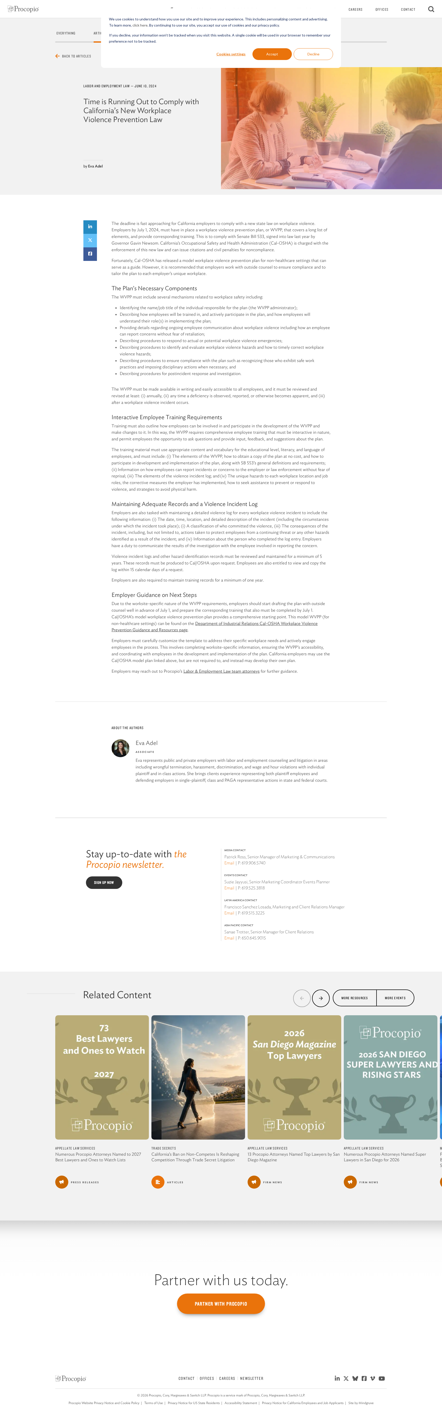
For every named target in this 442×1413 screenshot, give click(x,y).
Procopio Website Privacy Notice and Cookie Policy (104, 1403)
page (183, 629)
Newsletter (251, 1378)
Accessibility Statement (241, 1403)
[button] (302, 998)
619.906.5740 (254, 862)
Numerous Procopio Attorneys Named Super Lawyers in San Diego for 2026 (385, 1157)
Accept (272, 54)
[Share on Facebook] (90, 254)
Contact (408, 9)
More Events (395, 998)
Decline (313, 54)
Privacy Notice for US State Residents (194, 1403)
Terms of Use (153, 1403)
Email (229, 862)
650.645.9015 (254, 937)
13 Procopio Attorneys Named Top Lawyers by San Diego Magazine (294, 1157)
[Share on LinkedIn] (90, 227)
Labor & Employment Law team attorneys (221, 671)
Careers (356, 9)
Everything (66, 33)
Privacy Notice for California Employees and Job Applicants (303, 1403)
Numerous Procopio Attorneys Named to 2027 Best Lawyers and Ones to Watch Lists (98, 1157)
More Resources (354, 998)
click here (140, 25)
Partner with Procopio (221, 1304)
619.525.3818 (253, 887)
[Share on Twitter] (90, 240)
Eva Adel (95, 166)
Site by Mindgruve (361, 1403)
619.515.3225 (253, 912)
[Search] (431, 9)
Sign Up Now (104, 882)
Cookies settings (231, 54)
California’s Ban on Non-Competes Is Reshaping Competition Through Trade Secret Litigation (195, 1157)
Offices (382, 9)
